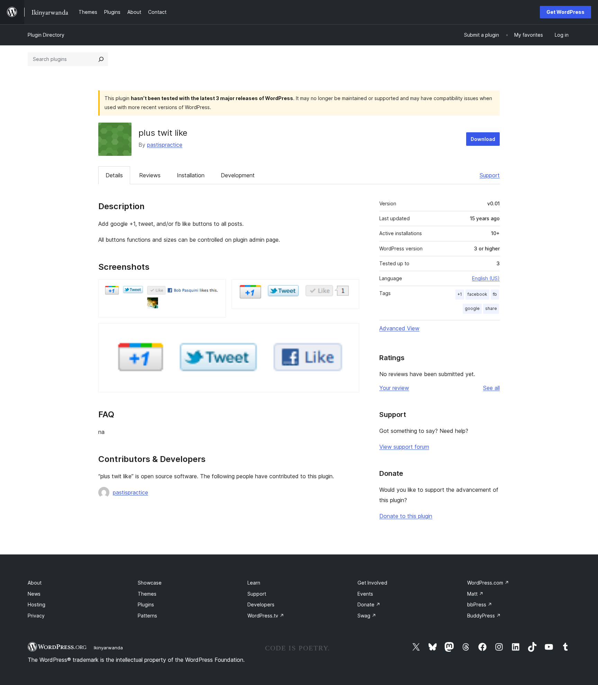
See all (491, 387)
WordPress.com (488, 583)
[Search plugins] (101, 59)
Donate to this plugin (405, 516)
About (35, 583)
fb (495, 294)
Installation (191, 175)
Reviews (150, 175)
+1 (459, 294)
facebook (477, 294)
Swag (366, 616)
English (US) (486, 278)
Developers (260, 604)
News (34, 594)
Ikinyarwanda (108, 647)
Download (483, 139)
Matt (475, 594)
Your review (394, 387)
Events (365, 594)
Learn (253, 583)
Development (238, 175)
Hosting (36, 604)
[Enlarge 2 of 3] (349, 288)
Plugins (146, 604)
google (472, 308)
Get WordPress (565, 12)
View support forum (404, 446)
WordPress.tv (265, 616)
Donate (368, 604)
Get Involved (372, 583)
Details (114, 175)
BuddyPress (484, 616)
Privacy (36, 616)
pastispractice (164, 144)
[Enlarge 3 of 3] (349, 332)
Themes (147, 594)
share (491, 308)
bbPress (479, 604)
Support (490, 175)
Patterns (147, 616)
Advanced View (399, 328)
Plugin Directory (46, 35)
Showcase (150, 583)
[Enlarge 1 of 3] (216, 288)
